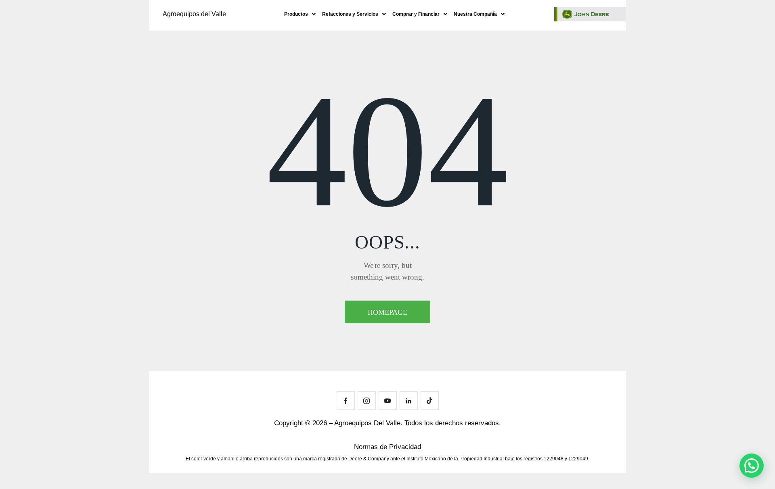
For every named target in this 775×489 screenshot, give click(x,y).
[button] (300, 14)
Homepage (387, 312)
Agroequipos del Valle (194, 13)
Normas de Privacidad (387, 447)
